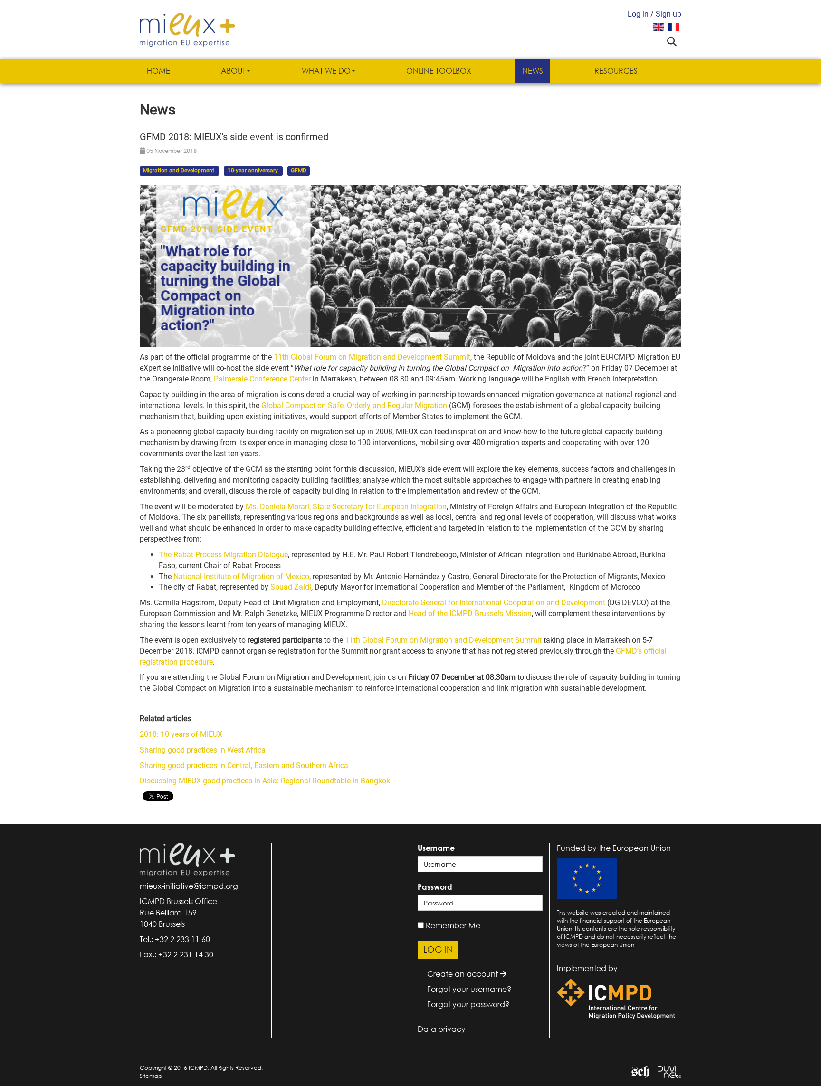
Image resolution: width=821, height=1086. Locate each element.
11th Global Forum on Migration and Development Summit (372, 357)
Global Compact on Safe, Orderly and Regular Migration (354, 405)
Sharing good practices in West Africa (203, 749)
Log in (638, 14)
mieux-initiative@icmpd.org (189, 886)
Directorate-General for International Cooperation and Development (493, 602)
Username (436, 848)
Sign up (668, 14)
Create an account (463, 974)
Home (158, 71)
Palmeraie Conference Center (262, 378)
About (233, 71)
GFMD (298, 171)
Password (435, 887)
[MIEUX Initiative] (187, 28)
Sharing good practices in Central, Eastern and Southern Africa (244, 765)
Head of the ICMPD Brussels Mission (470, 613)
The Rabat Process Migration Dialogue (223, 554)
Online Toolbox (438, 71)
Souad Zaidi (290, 586)
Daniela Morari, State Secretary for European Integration (346, 506)
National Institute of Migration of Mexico (241, 576)
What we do (326, 71)
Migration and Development (179, 171)
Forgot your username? (469, 989)
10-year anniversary (253, 171)
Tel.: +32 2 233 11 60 (175, 939)
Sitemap (151, 1075)
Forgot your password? (468, 1004)
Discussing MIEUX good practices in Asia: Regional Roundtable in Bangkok (265, 780)
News (532, 71)
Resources (616, 71)
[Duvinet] (666, 1071)
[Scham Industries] (636, 1071)
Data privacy (442, 1029)
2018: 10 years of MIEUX (181, 734)
